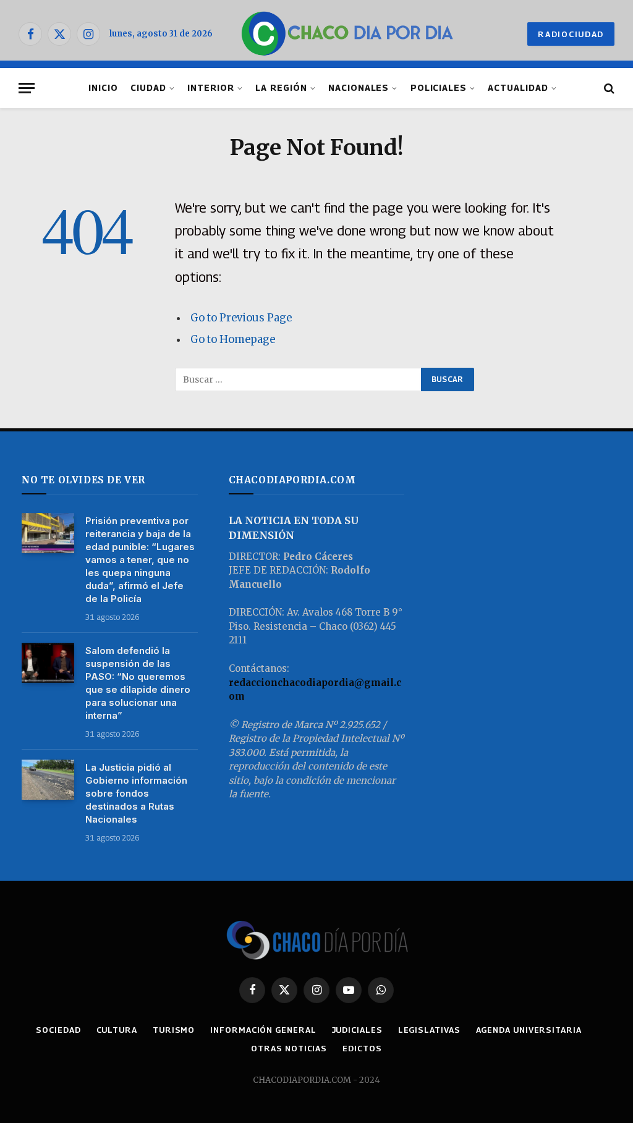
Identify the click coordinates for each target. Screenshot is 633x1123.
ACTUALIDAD (518, 88)
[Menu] (27, 88)
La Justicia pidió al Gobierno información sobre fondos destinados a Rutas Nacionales (136, 793)
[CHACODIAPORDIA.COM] (347, 34)
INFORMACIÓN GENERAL (263, 1030)
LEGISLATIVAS (429, 1030)
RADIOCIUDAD (571, 34)
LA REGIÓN (281, 88)
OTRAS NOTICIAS (289, 1048)
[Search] (607, 88)
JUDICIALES (357, 1030)
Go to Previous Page (241, 317)
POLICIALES (438, 88)
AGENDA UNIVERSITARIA (529, 1030)
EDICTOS (361, 1048)
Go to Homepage (232, 339)
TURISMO (174, 1030)
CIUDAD (148, 88)
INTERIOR (210, 88)
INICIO (103, 88)
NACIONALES (358, 88)
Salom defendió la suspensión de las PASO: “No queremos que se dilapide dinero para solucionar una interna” (137, 683)
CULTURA (116, 1030)
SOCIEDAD (58, 1030)
